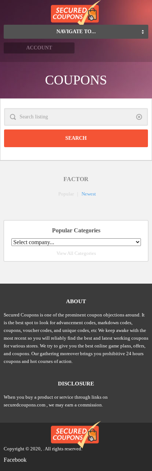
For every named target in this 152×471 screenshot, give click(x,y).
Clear (139, 117)
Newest (89, 194)
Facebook (15, 460)
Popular (66, 194)
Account (39, 48)
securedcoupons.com (24, 405)
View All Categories (76, 253)
